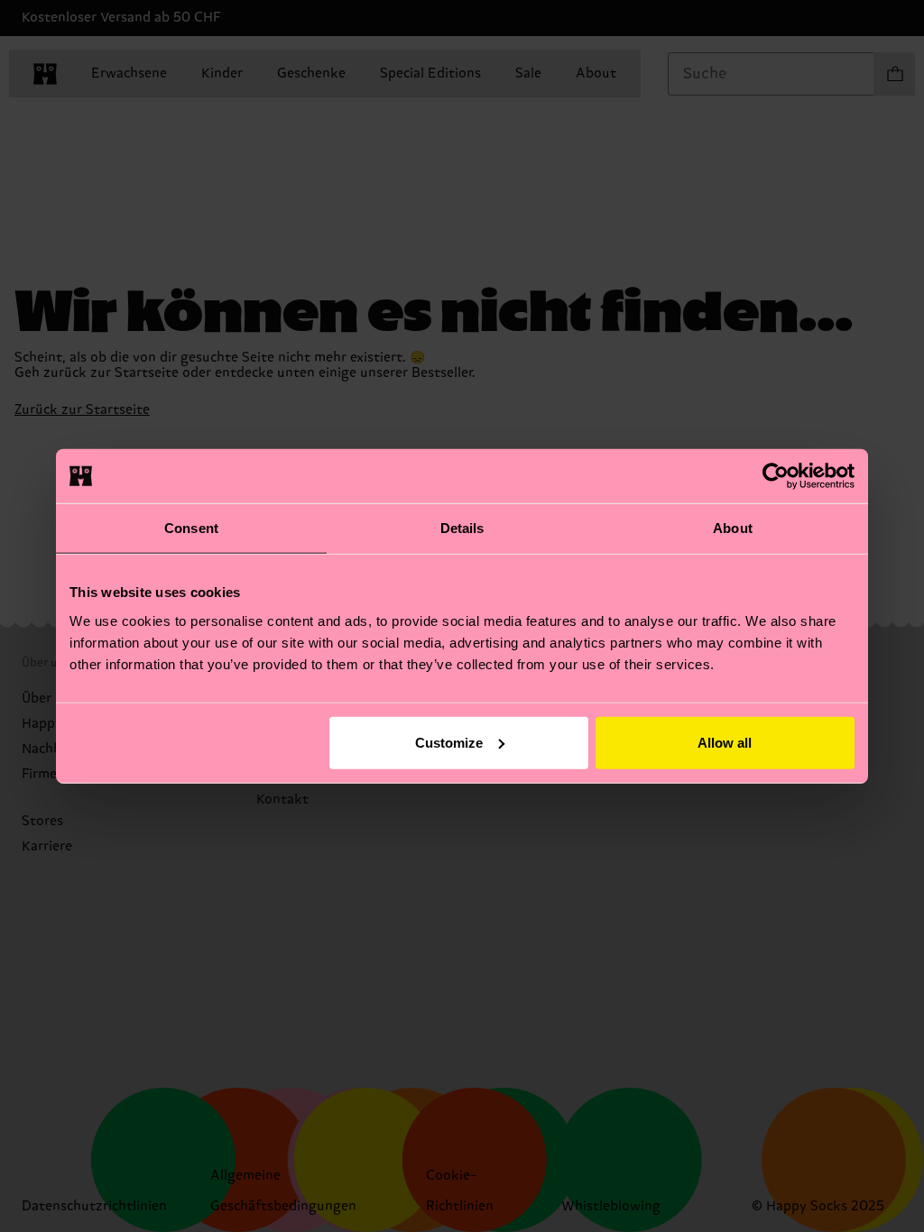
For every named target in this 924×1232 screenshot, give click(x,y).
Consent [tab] (191, 528)
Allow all (725, 741)
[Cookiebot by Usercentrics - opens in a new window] (776, 476)
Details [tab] (462, 528)
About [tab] (733, 528)
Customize (449, 741)
